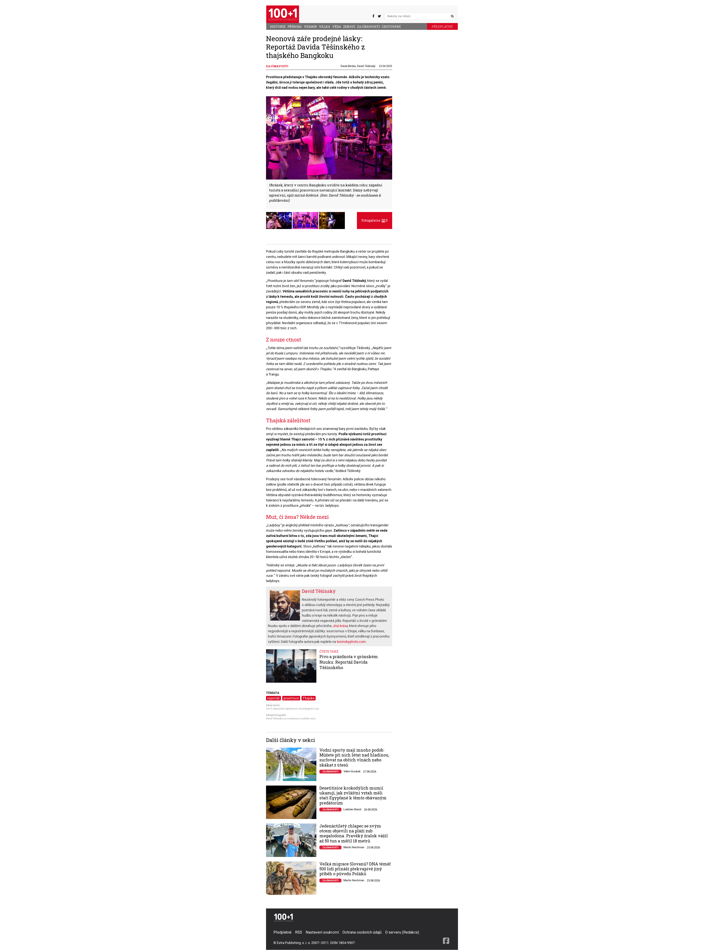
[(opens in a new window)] (373, 16)
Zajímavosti (368, 26)
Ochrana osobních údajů (362, 932)
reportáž (273, 698)
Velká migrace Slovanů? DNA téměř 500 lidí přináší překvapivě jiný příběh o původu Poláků (355, 868)
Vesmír (310, 26)
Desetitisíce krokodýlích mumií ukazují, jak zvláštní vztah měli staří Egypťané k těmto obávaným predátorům (353, 796)
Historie (278, 26)
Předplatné (442, 26)
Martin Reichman (354, 847)
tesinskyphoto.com (351, 642)
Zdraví (349, 26)
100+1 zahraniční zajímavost (281, 708)
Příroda (295, 26)
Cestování (391, 26)
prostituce (291, 698)
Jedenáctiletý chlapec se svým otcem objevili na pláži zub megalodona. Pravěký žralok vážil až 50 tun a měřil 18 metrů (353, 834)
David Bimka (348, 66)
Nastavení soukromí (322, 932)
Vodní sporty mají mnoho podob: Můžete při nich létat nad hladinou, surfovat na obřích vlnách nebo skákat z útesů (354, 758)
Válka (324, 26)
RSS (298, 932)
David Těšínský (366, 66)
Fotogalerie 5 (374, 220)
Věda (336, 26)
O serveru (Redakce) (402, 932)
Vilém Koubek (352, 771)
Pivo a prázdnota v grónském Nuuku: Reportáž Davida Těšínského (348, 662)
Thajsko (308, 698)
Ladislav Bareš (352, 809)
